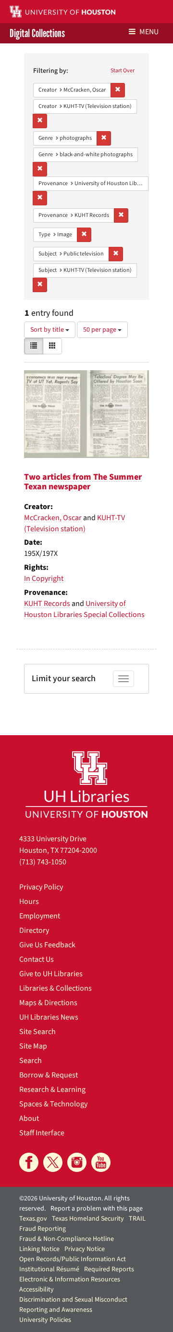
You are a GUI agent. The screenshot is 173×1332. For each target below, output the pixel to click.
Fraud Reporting (42, 1229)
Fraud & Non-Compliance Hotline (66, 1239)
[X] (52, 1162)
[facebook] (28, 1162)
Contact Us (36, 959)
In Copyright (43, 578)
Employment (39, 916)
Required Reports (109, 1269)
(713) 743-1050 (42, 862)
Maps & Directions (48, 1002)
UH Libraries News (48, 1017)
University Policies (45, 1320)
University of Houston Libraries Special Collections (84, 609)
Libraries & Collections (55, 988)
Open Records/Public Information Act (72, 1259)
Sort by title (47, 330)
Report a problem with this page (96, 1208)
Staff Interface (41, 1133)
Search (30, 1060)
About (29, 1118)
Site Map (33, 1046)
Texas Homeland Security (88, 1219)
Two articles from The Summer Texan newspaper (83, 482)
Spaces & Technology (53, 1104)
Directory (34, 930)
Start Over (123, 71)
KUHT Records (47, 603)
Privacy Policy (41, 887)
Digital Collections (37, 33)
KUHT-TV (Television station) (74, 523)
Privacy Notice (84, 1249)
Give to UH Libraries (51, 974)
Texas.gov (33, 1219)
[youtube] (101, 1162)
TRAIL (137, 1219)
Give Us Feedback (47, 945)
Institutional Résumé (49, 1269)
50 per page (100, 330)
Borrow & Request (48, 1075)
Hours (29, 901)
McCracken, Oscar (53, 517)
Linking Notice (39, 1249)
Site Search (37, 1031)
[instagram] (76, 1162)
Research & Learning (52, 1089)
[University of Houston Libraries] (86, 784)
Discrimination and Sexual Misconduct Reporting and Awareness (73, 1305)
